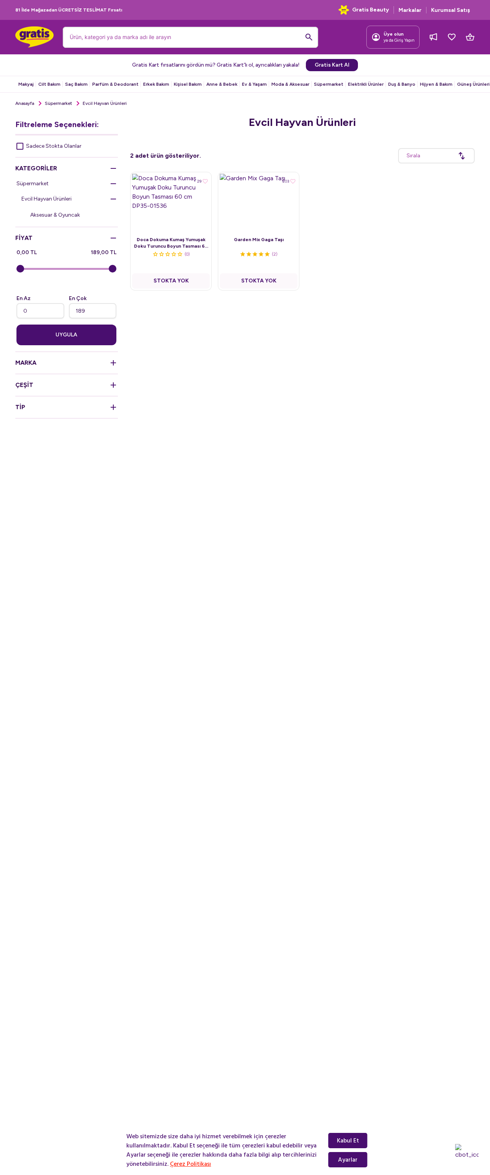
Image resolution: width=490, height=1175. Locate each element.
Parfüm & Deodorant (115, 84)
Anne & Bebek (221, 84)
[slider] (20, 269)
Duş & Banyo (401, 84)
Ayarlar (348, 1160)
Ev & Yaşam (254, 84)
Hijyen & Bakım (436, 84)
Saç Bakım (76, 84)
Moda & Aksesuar (290, 84)
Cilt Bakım (49, 84)
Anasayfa (24, 103)
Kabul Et (348, 1141)
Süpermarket (328, 84)
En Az (23, 298)
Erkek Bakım (156, 84)
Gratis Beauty (370, 10)
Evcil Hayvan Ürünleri (46, 199)
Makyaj (26, 84)
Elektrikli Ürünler (366, 84)
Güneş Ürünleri (473, 84)
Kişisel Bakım (188, 84)
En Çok (78, 298)
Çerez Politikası (190, 1164)
